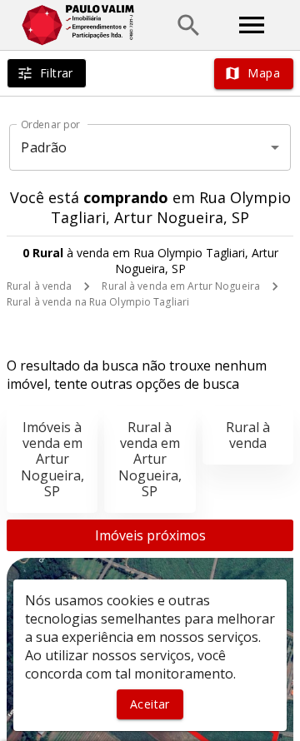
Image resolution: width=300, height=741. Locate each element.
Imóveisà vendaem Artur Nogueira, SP (52, 459)
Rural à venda (39, 286)
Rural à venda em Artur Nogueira (181, 286)
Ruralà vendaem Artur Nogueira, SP (150, 459)
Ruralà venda (248, 435)
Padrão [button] (44, 147)
